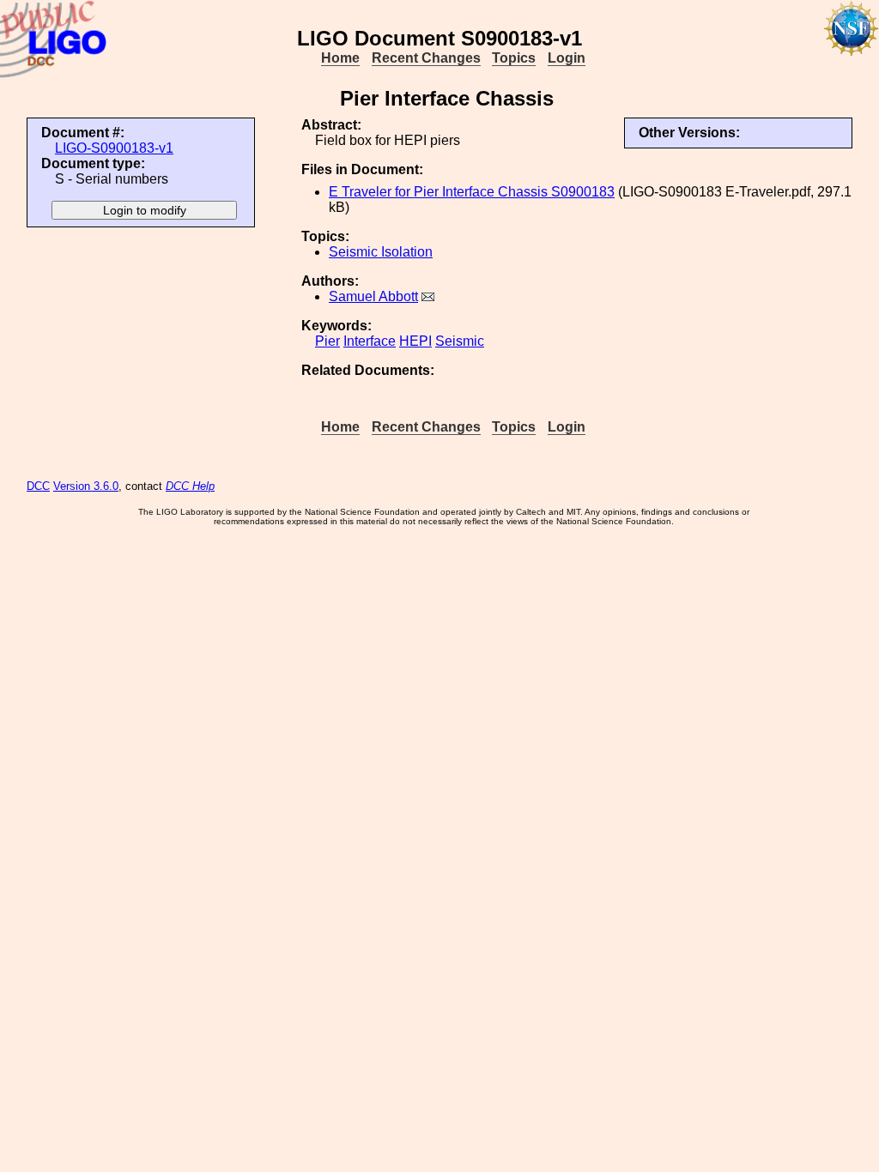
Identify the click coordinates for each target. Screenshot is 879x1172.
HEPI (415, 341)
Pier (327, 341)
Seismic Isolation (381, 252)
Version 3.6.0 (85, 486)
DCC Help (190, 486)
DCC (38, 486)
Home (340, 58)
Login (566, 58)
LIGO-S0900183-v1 (114, 148)
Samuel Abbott (373, 296)
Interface (369, 341)
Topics (514, 58)
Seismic (459, 341)
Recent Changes (426, 58)
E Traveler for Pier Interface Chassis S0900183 (472, 191)
